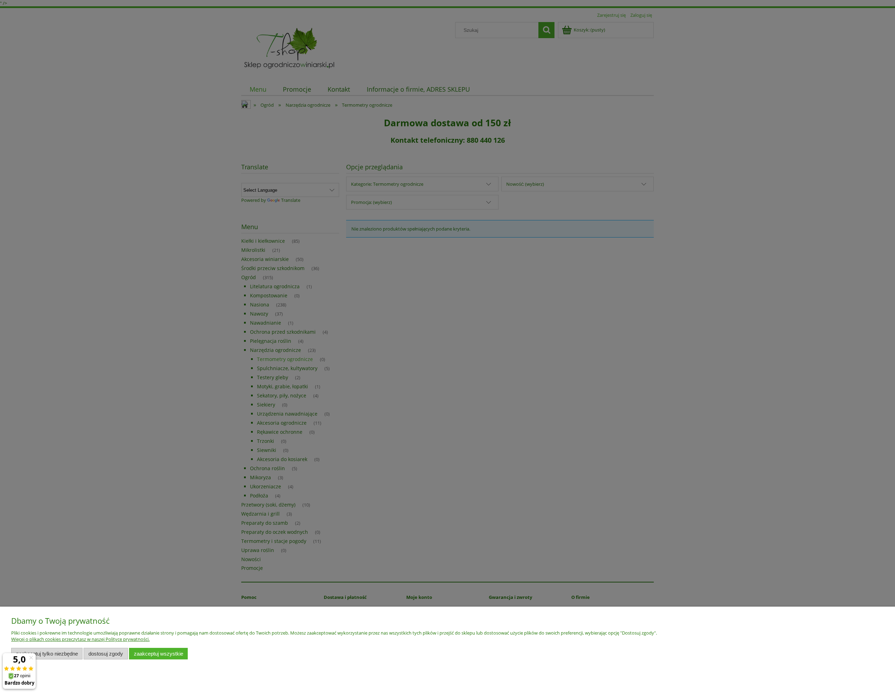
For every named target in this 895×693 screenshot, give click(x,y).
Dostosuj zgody (105, 654)
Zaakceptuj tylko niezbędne (47, 654)
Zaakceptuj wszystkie (158, 654)
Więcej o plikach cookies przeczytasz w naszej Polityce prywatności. (80, 639)
